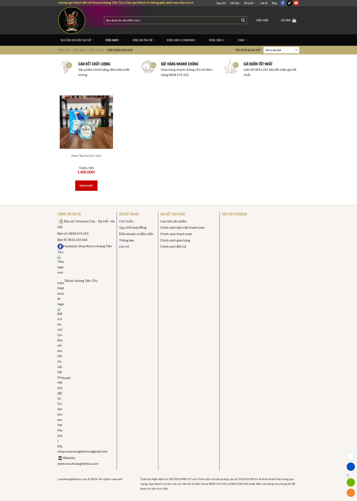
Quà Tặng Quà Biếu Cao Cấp (76, 40)
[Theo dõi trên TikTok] (290, 3)
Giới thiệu (234, 3)
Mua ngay (86, 185)
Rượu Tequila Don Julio (86, 155)
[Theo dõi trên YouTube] (296, 3)
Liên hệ (264, 3)
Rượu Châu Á (216, 40)
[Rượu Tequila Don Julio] (86, 122)
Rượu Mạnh (112, 40)
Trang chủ (221, 3)
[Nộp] (242, 20)
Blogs (274, 3)
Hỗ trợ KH (248, 3)
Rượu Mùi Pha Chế (143, 40)
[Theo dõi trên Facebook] (283, 3)
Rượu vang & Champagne (181, 40)
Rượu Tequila (96, 50)
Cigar (241, 40)
